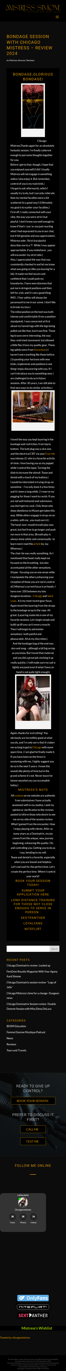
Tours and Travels (16, 1050)
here (44, 894)
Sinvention (40, 349)
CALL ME (32, 1129)
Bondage (22, 74)
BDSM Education (16, 1026)
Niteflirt (33, 929)
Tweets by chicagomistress (15, 1337)
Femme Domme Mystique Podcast (26, 1032)
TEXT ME (32, 1141)
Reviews (30, 60)
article (37, 543)
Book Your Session (32, 1101)
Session (43, 881)
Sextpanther (33, 918)
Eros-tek (50, 453)
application (28, 894)
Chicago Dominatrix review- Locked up (28, 965)
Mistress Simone (17, 60)
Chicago (37, 596)
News (10, 1038)
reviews (18, 795)
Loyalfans (33, 923)
